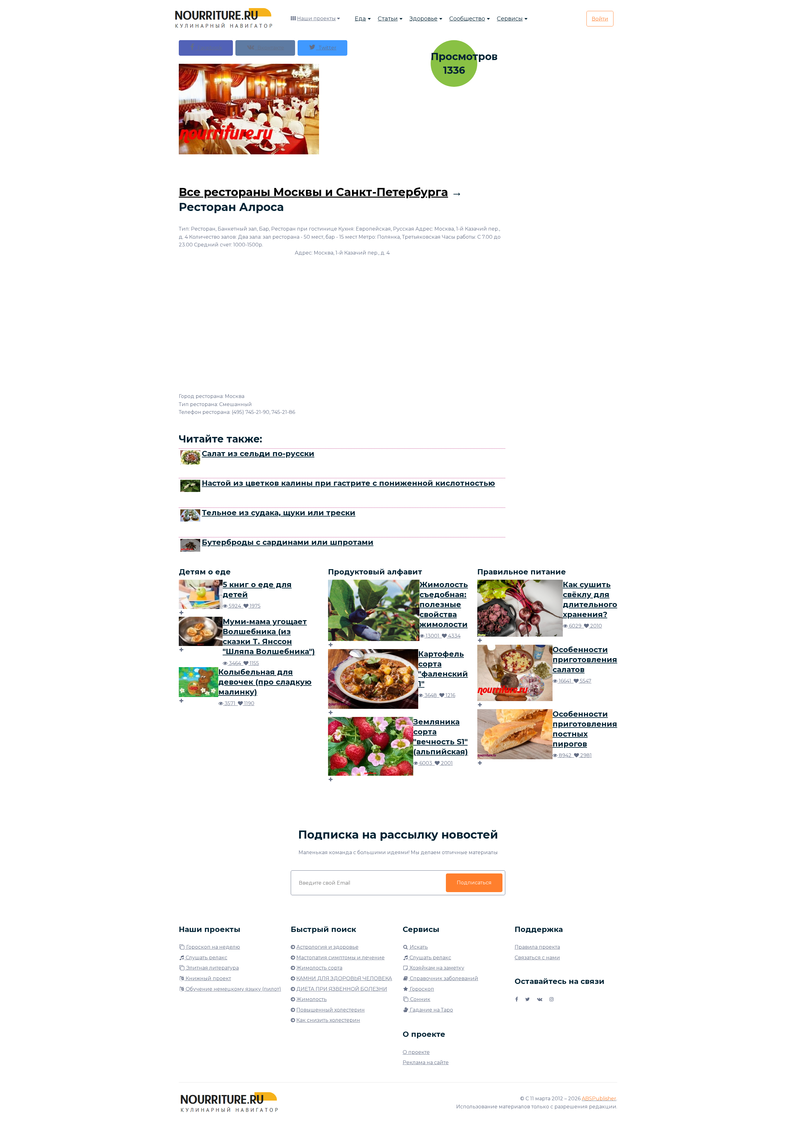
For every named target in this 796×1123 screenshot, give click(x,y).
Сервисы (510, 18)
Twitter (326, 48)
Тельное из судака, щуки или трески (278, 512)
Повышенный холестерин (330, 1010)
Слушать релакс (205, 958)
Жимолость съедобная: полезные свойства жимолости (443, 604)
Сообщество (467, 18)
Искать (418, 947)
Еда (360, 18)
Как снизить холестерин (328, 1020)
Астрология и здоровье (327, 947)
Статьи (388, 18)
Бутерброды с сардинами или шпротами (287, 542)
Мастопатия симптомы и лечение (340, 958)
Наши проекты (316, 18)
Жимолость (311, 999)
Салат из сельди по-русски (258, 453)
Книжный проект (207, 978)
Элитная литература (212, 968)
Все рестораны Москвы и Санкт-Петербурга (313, 192)
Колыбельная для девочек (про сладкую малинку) (265, 681)
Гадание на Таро (431, 1010)
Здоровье (423, 18)
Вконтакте (269, 48)
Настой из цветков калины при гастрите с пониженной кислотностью (348, 483)
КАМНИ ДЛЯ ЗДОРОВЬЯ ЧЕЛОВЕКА (344, 978)
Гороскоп (421, 989)
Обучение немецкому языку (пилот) (232, 989)
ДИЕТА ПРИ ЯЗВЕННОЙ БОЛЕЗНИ (341, 989)
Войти (600, 19)
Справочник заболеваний (443, 978)
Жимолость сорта (319, 968)
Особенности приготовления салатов (585, 659)
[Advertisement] (342, 168)
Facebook (208, 48)
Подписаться (474, 883)
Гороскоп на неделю (212, 947)
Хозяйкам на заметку (436, 968)
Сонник (419, 999)
